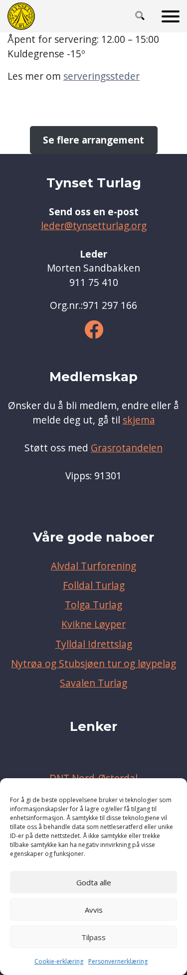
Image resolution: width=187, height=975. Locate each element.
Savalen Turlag (93, 683)
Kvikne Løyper (93, 624)
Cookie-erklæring (58, 961)
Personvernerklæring (118, 961)
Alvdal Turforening (93, 565)
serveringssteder (101, 76)
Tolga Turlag (93, 604)
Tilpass (93, 937)
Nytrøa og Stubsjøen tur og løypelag (93, 663)
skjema (139, 420)
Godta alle (93, 882)
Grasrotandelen (127, 447)
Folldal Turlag (94, 585)
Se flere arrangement (93, 140)
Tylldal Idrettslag (93, 644)
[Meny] (171, 16)
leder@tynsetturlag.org (94, 225)
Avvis (94, 910)
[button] (140, 16)
